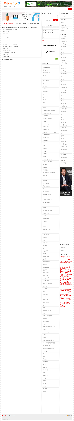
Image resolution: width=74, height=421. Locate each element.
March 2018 (63, 120)
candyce (62, 22)
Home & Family (45, 232)
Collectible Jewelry (46, 123)
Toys (44, 372)
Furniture (44, 207)
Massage (44, 259)
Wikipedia (62, 250)
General (44, 215)
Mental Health (45, 264)
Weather (44, 386)
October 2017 (63, 128)
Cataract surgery (63, 256)
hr (71, 266)
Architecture (45, 77)
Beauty (44, 94)
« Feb (43, 40)
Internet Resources (5, 415)
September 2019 (64, 92)
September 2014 (64, 157)
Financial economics (46, 196)
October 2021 (63, 62)
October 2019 (63, 90)
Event (44, 181)
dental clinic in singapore (65, 259)
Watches (44, 383)
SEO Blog (62, 248)
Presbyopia (45, 318)
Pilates (44, 307)
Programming (5, 42)
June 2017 (63, 135)
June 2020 (63, 78)
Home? (4, 9)
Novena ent (45, 281)
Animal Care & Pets (46, 72)
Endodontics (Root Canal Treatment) (49, 172)
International (45, 245)
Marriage (44, 258)
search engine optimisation (65, 289)
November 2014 (64, 155)
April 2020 (62, 81)
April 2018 (62, 119)
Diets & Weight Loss (46, 154)
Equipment (45, 180)
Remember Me (47, 20)
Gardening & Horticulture (47, 210)
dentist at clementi (64, 261)
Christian (62, 25)
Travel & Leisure (46, 375)
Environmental (45, 178)
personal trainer (63, 285)
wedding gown (45, 389)
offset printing (68, 274)
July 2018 (62, 114)
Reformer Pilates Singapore (65, 288)
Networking (5, 40)
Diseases (44, 156)
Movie (44, 270)
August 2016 (63, 151)
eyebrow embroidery (46, 186)
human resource (63, 267)
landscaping (65, 269)
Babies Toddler (45, 89)
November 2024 (64, 41)
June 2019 (63, 97)
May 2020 (62, 79)
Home (3, 23)
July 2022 (62, 49)
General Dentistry (46, 218)
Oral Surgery (45, 288)
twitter (66, 301)
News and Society (46, 280)
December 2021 (64, 60)
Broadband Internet (46, 104)
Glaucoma (45, 221)
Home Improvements (46, 235)
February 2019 (63, 103)
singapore (65, 290)
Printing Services (46, 323)
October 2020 (63, 71)
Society (44, 356)
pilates (69, 285)
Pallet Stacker (45, 294)
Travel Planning (45, 377)
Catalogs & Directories (47, 113)
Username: (45, 16)
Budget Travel (45, 105)
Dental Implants (45, 151)
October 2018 (63, 109)
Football (44, 204)
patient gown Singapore (67, 284)
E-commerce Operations (47, 161)
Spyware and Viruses (7, 50)
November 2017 (64, 127)
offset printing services (64, 276)
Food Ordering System (47, 202)
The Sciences (45, 369)
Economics (45, 162)
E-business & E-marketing (47, 159)
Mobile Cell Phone (46, 267)
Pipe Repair (45, 308)
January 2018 (63, 124)
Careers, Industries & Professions (49, 110)
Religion (44, 334)
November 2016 (64, 146)
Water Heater (45, 385)
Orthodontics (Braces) (47, 289)
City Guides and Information (48, 118)
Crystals (44, 145)
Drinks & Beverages (46, 158)
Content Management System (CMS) (10, 29)
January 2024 (63, 43)
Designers (45, 153)
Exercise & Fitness (46, 183)
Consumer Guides (46, 131)
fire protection (45, 197)
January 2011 (63, 163)
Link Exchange (12, 415)
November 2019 (64, 89)
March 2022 (63, 55)
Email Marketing (45, 170)
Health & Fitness (46, 227)
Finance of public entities (47, 194)
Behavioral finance (46, 96)
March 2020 (63, 82)
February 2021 (63, 68)
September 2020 (64, 73)
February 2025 (63, 36)
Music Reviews (45, 275)
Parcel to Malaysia (64, 283)
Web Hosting (5, 56)
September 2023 (64, 46)
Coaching (44, 121)
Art (43, 78)
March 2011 (63, 160)
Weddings (44, 391)
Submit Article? (16, 9)
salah (62, 30)
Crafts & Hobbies (46, 140)
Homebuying (45, 237)
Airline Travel (45, 70)
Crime (44, 143)
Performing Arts (45, 299)
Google (69, 266)
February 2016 (63, 154)
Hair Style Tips (45, 224)
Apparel (44, 75)
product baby (45, 324)
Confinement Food (46, 129)
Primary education (46, 321)
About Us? (9, 9)
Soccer (44, 353)
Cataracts (44, 116)
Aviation (44, 88)
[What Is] (12, 7)
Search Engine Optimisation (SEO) (10, 46)
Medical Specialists (46, 261)
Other (44, 291)
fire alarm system (65, 263)
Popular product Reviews (47, 315)
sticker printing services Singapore (65, 297)
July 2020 (62, 76)
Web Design (5, 54)
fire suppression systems (47, 199)
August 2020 (63, 74)
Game (44, 208)
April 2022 (62, 54)
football (66, 266)
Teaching (44, 364)
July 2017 (62, 133)
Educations (45, 167)
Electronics (45, 169)
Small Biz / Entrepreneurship (48, 351)
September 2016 (64, 149)
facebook (66, 262)
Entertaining (45, 177)
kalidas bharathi (63, 28)
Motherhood (45, 269)
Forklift (44, 205)
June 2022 (63, 51)
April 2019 (62, 100)
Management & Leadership (47, 254)
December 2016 (64, 144)
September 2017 (64, 130)
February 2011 (63, 162)
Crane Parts (45, 142)
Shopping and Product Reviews (48, 348)
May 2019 (62, 98)
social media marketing (67, 291)
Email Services (6, 33)
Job (43, 248)
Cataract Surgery (46, 115)
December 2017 (64, 125)
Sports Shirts (45, 359)
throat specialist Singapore (47, 370)
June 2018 (63, 116)
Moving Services (46, 272)
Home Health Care (46, 234)
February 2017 (63, 141)
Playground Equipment (47, 310)
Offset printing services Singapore (65, 281)
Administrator (63, 27)
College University (46, 124)
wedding (62, 306)
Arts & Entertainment (46, 81)
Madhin (62, 19)
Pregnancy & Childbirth (47, 316)
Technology (45, 367)
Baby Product (45, 91)
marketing (62, 274)
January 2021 (63, 70)
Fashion (44, 188)
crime (69, 257)
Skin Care (44, 350)
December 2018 (64, 106)
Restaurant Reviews (46, 335)
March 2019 (63, 101)
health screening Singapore (47, 229)
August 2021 (63, 65)
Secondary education (46, 345)
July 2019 (62, 95)
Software (5, 48)
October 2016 (63, 147)
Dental (44, 150)
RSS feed (70, 415)
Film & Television (46, 191)
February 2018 (63, 122)
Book (44, 102)
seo (61, 290)
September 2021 (64, 63)
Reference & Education (47, 332)
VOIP (44, 381)
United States (45, 378)
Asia (43, 83)
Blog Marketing (45, 97)
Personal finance (46, 302)
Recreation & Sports (46, 331)
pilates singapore (64, 287)
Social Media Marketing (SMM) (48, 354)
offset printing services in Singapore (66, 278)
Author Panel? (24, 9)
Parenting (44, 296)
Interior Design (45, 243)
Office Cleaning (45, 285)
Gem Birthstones (46, 213)
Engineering (45, 175)
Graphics (5, 35)
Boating (44, 99)
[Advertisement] (18, 14)
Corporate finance (46, 137)
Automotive (45, 86)
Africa (44, 69)
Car (43, 108)
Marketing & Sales (46, 256)
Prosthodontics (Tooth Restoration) (49, 326)
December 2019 (64, 87)
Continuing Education (46, 134)
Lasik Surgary (45, 250)
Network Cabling (6, 39)
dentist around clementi (64, 260)
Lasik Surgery (45, 251)
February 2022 (63, 57)
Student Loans (45, 361)
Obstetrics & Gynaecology (47, 283)
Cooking (44, 135)
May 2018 (62, 117)
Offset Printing (45, 286)
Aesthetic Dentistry (46, 67)
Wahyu (62, 17)
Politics (44, 313)
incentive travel (45, 242)
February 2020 (63, 84)
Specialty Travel (46, 358)
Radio (44, 327)
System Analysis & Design (8, 52)
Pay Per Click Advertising (47, 297)
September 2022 (64, 47)
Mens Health (45, 262)
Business (44, 107)
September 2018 (64, 111)
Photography (45, 305)
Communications (46, 126)
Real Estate (45, 329)
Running (44, 337)
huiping (62, 20)
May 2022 (62, 52)
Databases (5, 31)
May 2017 (62, 136)
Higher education (46, 231)
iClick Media (63, 247)
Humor (44, 240)
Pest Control (45, 304)
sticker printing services (65, 293)
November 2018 (64, 108)
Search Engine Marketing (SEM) (9, 44)
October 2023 (63, 44)
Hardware (5, 37)
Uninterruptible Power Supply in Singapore (65, 304)
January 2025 (63, 38)
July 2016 (62, 152)
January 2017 (63, 143)
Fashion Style (45, 189)
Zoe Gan (62, 16)
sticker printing (63, 293)
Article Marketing (46, 80)
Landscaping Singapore (65, 272)
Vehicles (44, 380)
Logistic (44, 253)
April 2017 (62, 138)
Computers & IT (10, 23)
